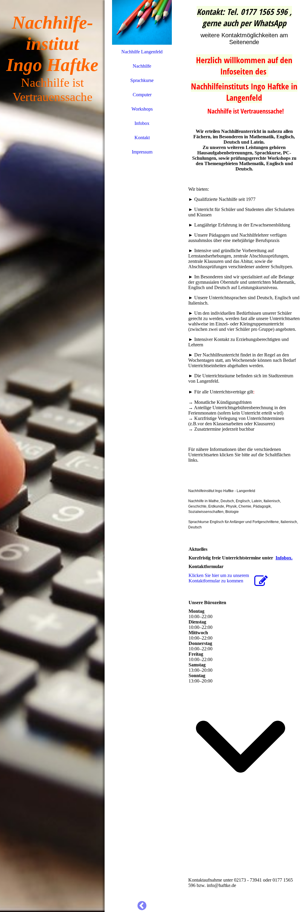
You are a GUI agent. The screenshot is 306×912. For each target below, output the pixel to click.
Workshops (142, 108)
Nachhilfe (142, 66)
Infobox (141, 123)
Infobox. (284, 557)
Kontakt (142, 137)
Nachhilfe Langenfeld (142, 51)
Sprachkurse (142, 80)
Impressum (142, 151)
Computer (142, 94)
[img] (52, 456)
